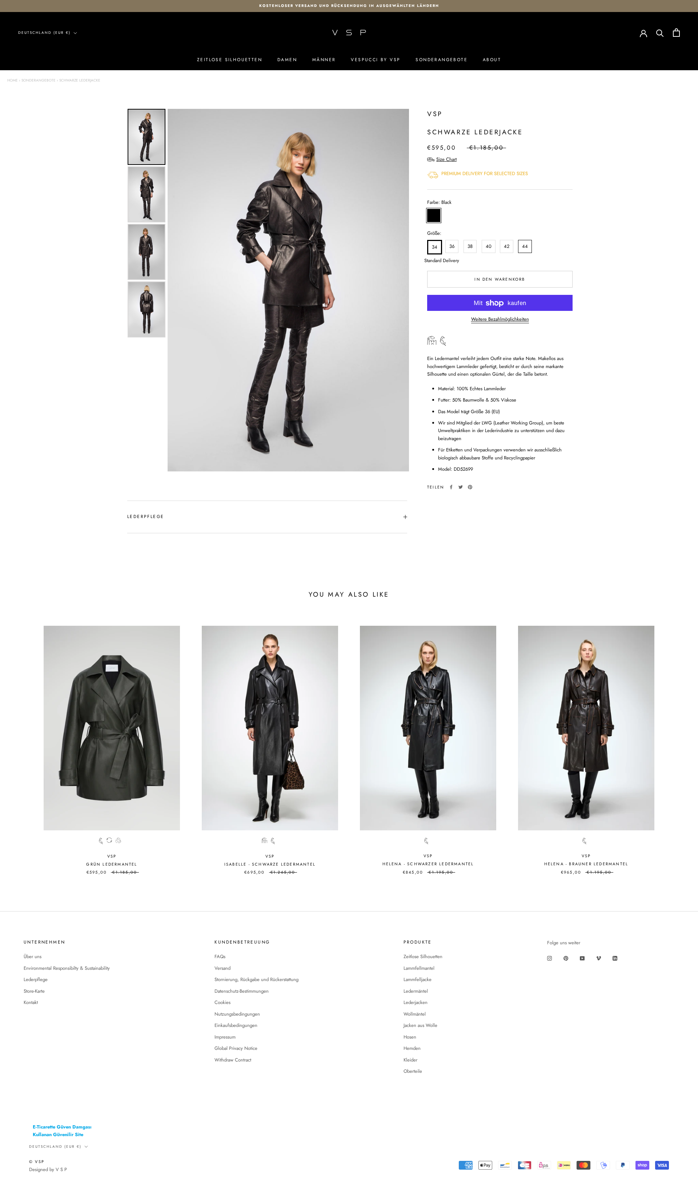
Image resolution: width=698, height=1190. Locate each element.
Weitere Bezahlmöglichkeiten (500, 319)
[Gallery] (267, 290)
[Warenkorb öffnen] (676, 32)
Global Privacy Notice (235, 1048)
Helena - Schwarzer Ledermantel (428, 864)
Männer (324, 59)
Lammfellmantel (419, 968)
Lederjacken (416, 1002)
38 (470, 246)
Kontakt (31, 1002)
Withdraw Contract (232, 1059)
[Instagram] (549, 957)
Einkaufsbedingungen (235, 1025)
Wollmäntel (415, 1014)
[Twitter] (460, 487)
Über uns (32, 956)
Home (12, 80)
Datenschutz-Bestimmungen (241, 991)
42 (506, 246)
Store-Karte (34, 991)
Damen (287, 59)
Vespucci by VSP (375, 59)
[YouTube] (582, 957)
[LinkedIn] (615, 957)
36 (451, 246)
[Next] (398, 290)
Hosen (410, 1036)
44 (525, 246)
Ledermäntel (416, 991)
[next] (675, 746)
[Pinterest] (470, 487)
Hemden (412, 1048)
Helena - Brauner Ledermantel (586, 864)
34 (434, 247)
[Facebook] (451, 487)
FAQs (219, 956)
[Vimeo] (598, 957)
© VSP (36, 1162)
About (492, 59)
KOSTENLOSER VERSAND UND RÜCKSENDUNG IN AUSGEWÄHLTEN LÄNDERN (349, 5)
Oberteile (413, 1071)
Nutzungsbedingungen (237, 1014)
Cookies (222, 1002)
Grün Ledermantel (111, 864)
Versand (222, 968)
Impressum (225, 1036)
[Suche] (660, 32)
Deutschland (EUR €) (44, 32)
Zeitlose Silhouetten (229, 59)
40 (489, 246)
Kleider (410, 1059)
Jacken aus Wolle (420, 1025)
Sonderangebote (442, 59)
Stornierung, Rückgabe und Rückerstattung (256, 979)
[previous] (23, 746)
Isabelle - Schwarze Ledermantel (270, 864)
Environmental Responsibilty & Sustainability (67, 968)
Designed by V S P (48, 1169)
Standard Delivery (433, 260)
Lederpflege (145, 516)
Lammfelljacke (418, 979)
